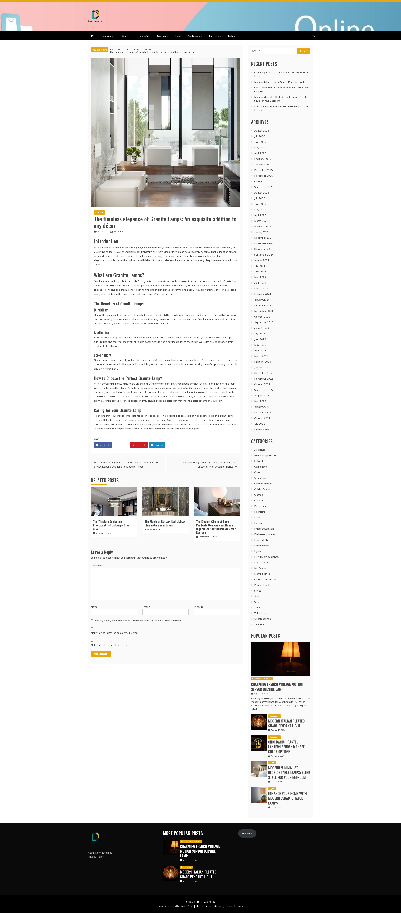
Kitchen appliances (264, 534)
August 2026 (261, 130)
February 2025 (262, 226)
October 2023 (262, 316)
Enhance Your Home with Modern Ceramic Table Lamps (287, 798)
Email (146, 606)
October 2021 (262, 418)
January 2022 (262, 406)
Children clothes (263, 483)
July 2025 (259, 198)
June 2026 (260, 141)
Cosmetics (144, 35)
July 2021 (259, 423)
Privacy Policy (96, 856)
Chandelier (260, 477)
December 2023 (263, 305)
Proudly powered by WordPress (176, 906)
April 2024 (260, 282)
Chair (257, 472)
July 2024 (259, 265)
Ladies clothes (262, 539)
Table (257, 607)
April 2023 (260, 350)
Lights (231, 35)
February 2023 (262, 361)
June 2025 (260, 203)
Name (95, 606)
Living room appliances (267, 556)
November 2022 (263, 378)
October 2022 (262, 384)
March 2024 (261, 288)
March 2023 (261, 356)
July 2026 (259, 136)
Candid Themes (234, 906)
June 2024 (260, 271)
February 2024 (262, 294)
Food (178, 35)
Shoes (125, 35)
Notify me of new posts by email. (109, 645)
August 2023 (261, 327)
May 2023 (260, 344)
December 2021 (263, 412)
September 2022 (263, 389)
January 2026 (262, 164)
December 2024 (263, 237)
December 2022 (263, 373)
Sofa (257, 596)
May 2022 (260, 401)
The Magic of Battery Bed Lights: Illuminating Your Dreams (165, 523)
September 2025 (263, 187)
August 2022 (261, 395)
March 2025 (261, 220)
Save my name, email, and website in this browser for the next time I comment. (138, 620)
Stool (257, 601)
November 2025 (263, 175)
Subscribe (247, 833)
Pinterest (139, 445)
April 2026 (260, 153)
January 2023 (262, 367)
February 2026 (262, 158)
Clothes (161, 35)
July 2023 (259, 333)
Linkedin (158, 445)
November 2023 (263, 311)
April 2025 (260, 215)
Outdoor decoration (265, 579)
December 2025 (263, 170)
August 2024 (261, 260)
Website (198, 606)
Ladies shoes (261, 545)
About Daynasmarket (100, 852)
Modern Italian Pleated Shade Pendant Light (279, 81)
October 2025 (262, 181)
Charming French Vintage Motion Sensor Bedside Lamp (277, 687)
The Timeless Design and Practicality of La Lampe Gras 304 (111, 525)
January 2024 (262, 299)
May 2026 (260, 147)
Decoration (107, 35)
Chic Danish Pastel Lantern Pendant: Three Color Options (286, 746)
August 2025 (261, 192)
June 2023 (260, 339)
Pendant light (261, 585)
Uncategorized (262, 618)
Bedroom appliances (265, 455)
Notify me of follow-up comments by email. (115, 632)
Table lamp (260, 613)
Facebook (104, 445)
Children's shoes (263, 489)
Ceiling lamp (261, 466)
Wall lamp (259, 624)
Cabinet (99, 212)
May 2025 (260, 209)
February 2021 (262, 429)
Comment (97, 565)
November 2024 (263, 243)
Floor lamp (260, 511)
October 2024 (262, 249)
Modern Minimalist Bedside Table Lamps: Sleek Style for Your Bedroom (289, 772)
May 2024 (260, 277)
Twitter (121, 445)
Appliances (193, 35)
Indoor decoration (264, 528)
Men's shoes (261, 568)
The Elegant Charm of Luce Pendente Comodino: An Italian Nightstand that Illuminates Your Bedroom (216, 527)
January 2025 (262, 232)
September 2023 (263, 322)
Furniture (214, 35)
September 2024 (263, 254)
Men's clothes (262, 562)
